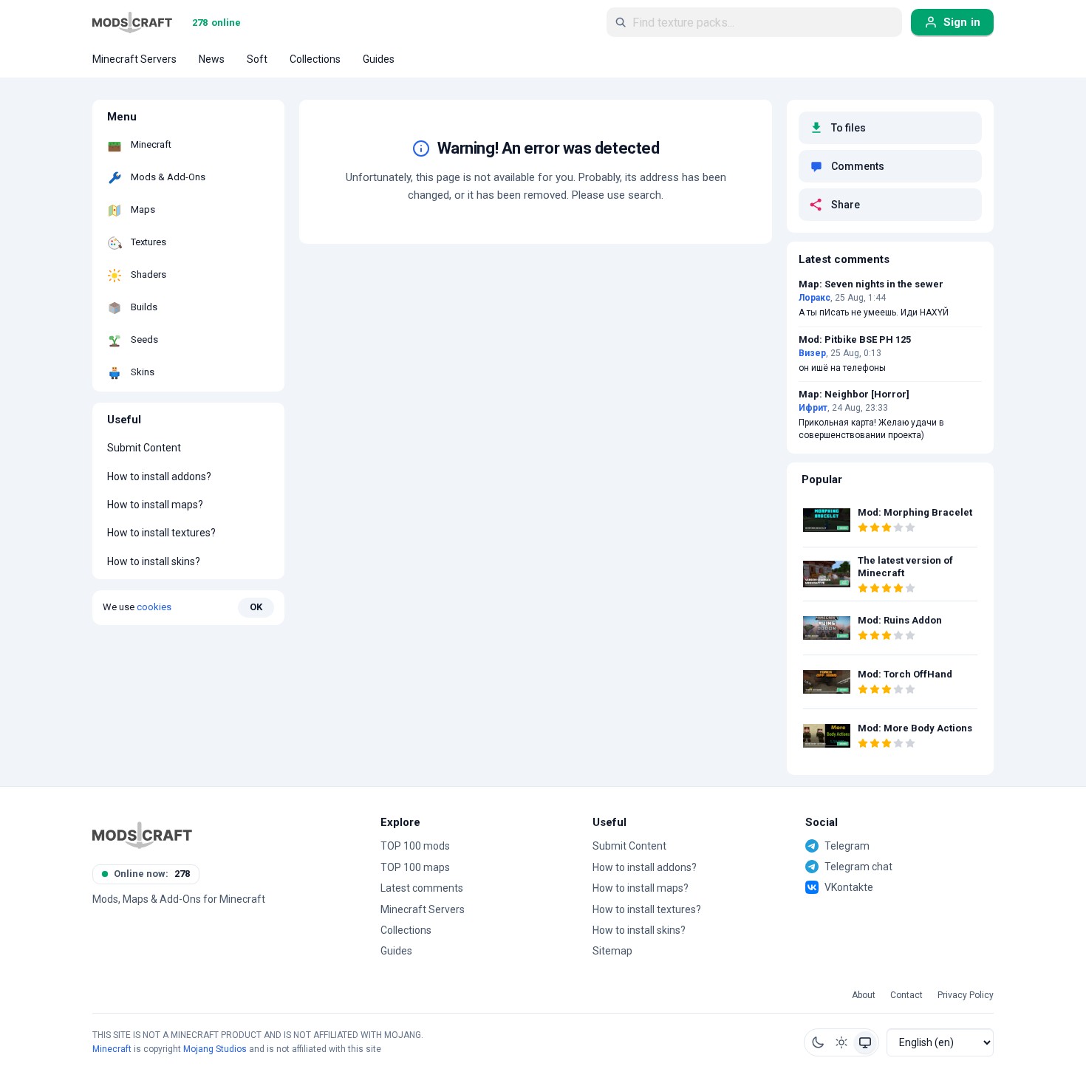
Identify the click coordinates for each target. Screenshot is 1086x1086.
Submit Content (144, 448)
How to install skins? (153, 561)
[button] (818, 1042)
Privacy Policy (966, 995)
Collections (405, 930)
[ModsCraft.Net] (142, 834)
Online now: (152, 873)
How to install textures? (161, 533)
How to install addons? (159, 476)
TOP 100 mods (415, 846)
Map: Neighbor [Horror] (854, 394)
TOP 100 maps (415, 867)
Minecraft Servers (422, 909)
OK (256, 606)
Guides (396, 951)
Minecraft (112, 1049)
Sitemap (612, 951)
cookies (154, 606)
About (863, 995)
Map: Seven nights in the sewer (871, 284)
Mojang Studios (215, 1049)
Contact (906, 995)
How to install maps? (155, 504)
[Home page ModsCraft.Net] (132, 22)
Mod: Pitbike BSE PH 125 (855, 340)
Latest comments (421, 888)
